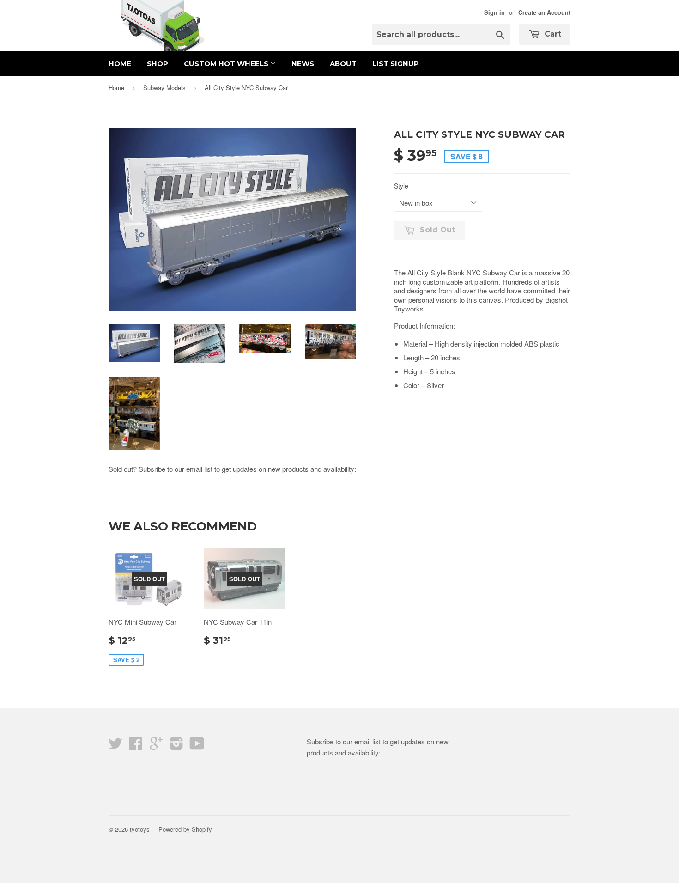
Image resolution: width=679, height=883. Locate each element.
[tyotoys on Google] (156, 746)
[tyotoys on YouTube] (197, 746)
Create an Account (544, 12)
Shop (157, 63)
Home (120, 63)
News (302, 63)
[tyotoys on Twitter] (115, 746)
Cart (551, 34)
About (343, 63)
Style (401, 185)
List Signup (395, 63)
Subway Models (164, 87)
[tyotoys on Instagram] (176, 746)
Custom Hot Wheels (227, 63)
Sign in (494, 12)
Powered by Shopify (185, 829)
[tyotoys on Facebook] (136, 746)
